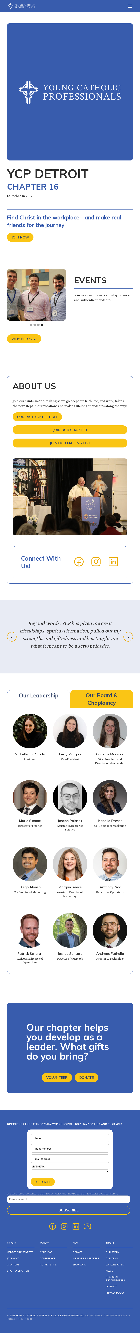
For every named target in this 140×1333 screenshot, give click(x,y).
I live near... (38, 1166)
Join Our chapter (70, 430)
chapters (13, 1264)
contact (111, 1286)
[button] (129, 6)
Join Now (20, 237)
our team (112, 1258)
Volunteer (57, 1077)
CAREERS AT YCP (115, 1264)
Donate (86, 1077)
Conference (47, 1258)
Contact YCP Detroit (37, 417)
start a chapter (18, 1270)
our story (112, 1252)
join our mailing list (70, 443)
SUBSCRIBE (42, 1182)
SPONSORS (79, 1264)
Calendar (46, 1252)
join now (13, 1258)
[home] (24, 6)
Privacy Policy (115, 1292)
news (109, 1270)
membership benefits (20, 1252)
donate (77, 1252)
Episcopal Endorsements (115, 1278)
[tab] (38, 699)
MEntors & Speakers (86, 1258)
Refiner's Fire (48, 1264)
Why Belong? (24, 339)
